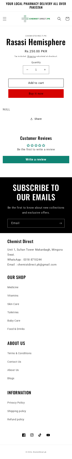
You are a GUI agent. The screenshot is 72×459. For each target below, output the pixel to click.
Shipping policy (16, 411)
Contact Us (14, 361)
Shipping (31, 56)
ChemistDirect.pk (39, 452)
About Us (13, 370)
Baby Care (13, 320)
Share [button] (38, 118)
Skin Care (13, 304)
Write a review (36, 159)
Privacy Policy (16, 402)
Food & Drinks (16, 328)
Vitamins (12, 295)
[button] (5, 19)
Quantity (36, 62)
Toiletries (13, 312)
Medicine (12, 287)
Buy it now (36, 93)
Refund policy (15, 419)
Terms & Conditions (19, 353)
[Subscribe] (60, 223)
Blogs (10, 378)
